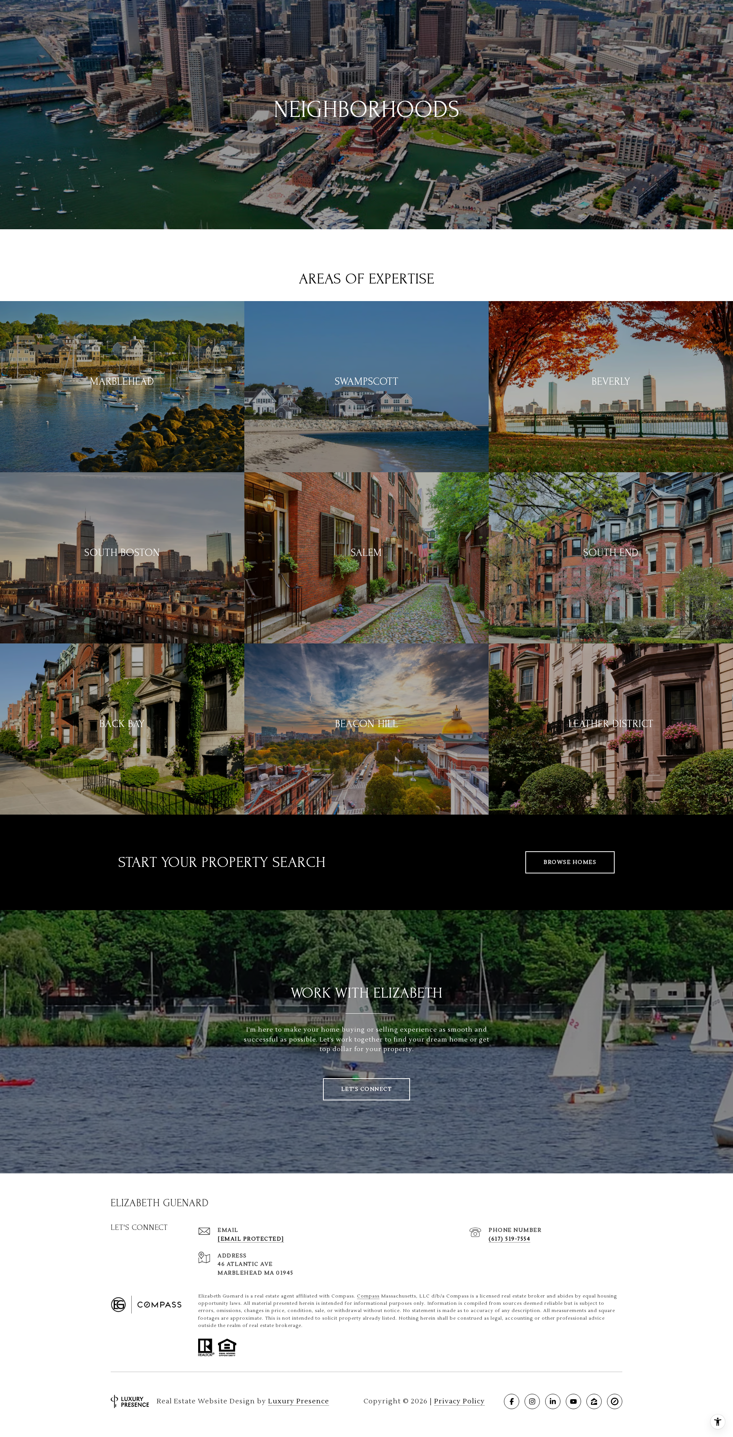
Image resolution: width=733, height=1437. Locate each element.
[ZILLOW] (594, 1401)
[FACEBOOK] (511, 1401)
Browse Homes (570, 862)
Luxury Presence (298, 1401)
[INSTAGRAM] (532, 1401)
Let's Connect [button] (366, 1089)
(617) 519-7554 (509, 1239)
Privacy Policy (459, 1401)
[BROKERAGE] (614, 1401)
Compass (368, 1296)
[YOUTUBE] (573, 1401)
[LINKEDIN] (552, 1401)
